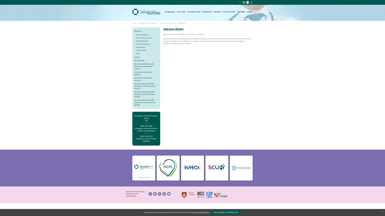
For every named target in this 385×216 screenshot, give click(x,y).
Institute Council (141, 50)
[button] (240, 2)
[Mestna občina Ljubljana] (188, 195)
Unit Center (181, 12)
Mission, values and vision (144, 38)
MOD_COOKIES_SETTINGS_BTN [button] (226, 212)
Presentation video (142, 41)
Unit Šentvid (207, 12)
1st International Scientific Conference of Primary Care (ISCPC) (144, 86)
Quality (137, 57)
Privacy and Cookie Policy (201, 212)
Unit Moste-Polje (193, 12)
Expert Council (140, 47)
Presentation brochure (143, 44)
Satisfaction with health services (143, 79)
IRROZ (249, 12)
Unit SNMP (241, 12)
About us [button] (137, 31)
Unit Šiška (217, 12)
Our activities (139, 61)
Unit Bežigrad (169, 12)
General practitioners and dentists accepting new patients (143, 66)
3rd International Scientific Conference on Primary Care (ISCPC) (145, 102)
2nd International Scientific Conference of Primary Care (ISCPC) (144, 94)
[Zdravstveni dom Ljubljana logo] (147, 12)
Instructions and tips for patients (143, 73)
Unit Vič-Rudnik (229, 12)
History (138, 53)
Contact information (142, 35)
